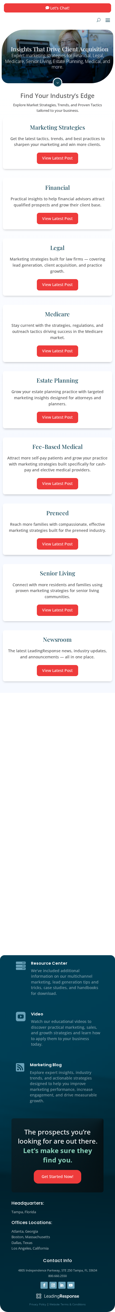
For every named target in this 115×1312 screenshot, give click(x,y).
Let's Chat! (60, 8)
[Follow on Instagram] (53, 1285)
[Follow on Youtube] (71, 1285)
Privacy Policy (37, 1304)
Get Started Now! (57, 1176)
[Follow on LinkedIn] (62, 1285)
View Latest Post (57, 158)
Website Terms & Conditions (67, 1304)
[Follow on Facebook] (44, 1285)
